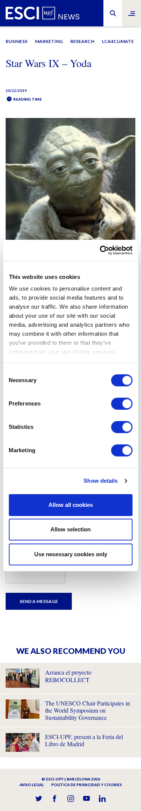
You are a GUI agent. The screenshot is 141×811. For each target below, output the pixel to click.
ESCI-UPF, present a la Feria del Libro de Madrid (84, 740)
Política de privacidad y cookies (86, 784)
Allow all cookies (71, 505)
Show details (100, 480)
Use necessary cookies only (70, 554)
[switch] (121, 404)
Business (16, 41)
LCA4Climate (118, 41)
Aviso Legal (32, 784)
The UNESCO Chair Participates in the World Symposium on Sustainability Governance (87, 710)
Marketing (49, 41)
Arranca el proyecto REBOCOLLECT (68, 675)
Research (82, 41)
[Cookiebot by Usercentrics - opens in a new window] (100, 250)
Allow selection (70, 529)
